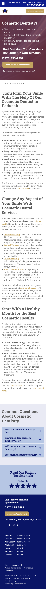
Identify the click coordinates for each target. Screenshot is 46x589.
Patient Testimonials (13, 568)
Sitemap (13, 581)
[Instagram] (13, 525)
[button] (23, 431)
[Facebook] (5, 525)
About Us (16, 565)
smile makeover (28, 288)
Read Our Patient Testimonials (23, 474)
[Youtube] (9, 525)
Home (4, 83)
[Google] (17, 525)
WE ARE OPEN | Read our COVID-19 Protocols (26, 2)
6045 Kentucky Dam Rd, (23, 520)
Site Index (9, 570)
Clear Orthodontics (13, 269)
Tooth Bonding (11, 258)
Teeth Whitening (12, 234)
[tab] (23, 431)
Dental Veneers (11, 245)
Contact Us (28, 568)
